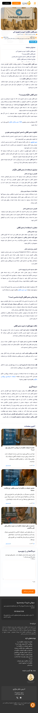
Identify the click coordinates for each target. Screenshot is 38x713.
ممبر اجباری (34, 142)
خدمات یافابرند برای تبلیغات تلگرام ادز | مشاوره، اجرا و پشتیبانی (24, 663)
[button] (33, 42)
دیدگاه (33, 558)
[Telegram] (20, 697)
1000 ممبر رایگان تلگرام (15, 122)
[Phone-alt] (17, 697)
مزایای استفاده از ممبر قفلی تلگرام (26, 59)
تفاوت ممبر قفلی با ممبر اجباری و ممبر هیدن (23, 57)
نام (34, 581)
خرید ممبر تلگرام (22, 290)
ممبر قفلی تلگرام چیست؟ (28, 54)
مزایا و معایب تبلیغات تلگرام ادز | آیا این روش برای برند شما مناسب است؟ (23, 657)
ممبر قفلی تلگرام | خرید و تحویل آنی (25, 51)
